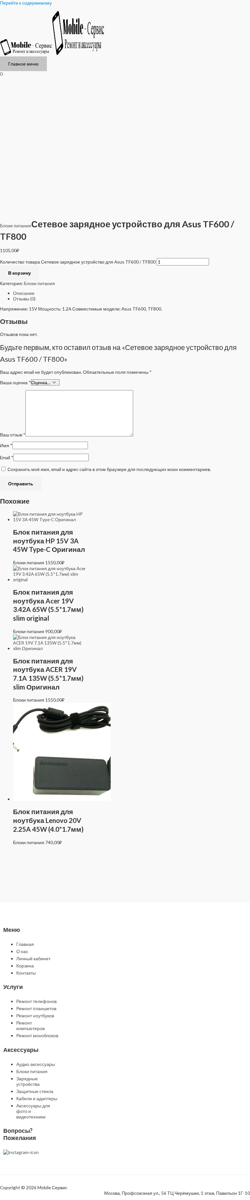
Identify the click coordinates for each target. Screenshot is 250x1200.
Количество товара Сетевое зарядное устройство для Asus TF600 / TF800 (78, 262)
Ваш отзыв (12, 434)
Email (6, 457)
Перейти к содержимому (26, 3)
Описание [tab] (24, 293)
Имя (6, 445)
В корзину (19, 273)
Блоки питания (15, 225)
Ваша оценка (15, 382)
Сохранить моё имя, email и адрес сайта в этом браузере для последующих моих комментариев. (109, 469)
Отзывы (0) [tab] (24, 298)
